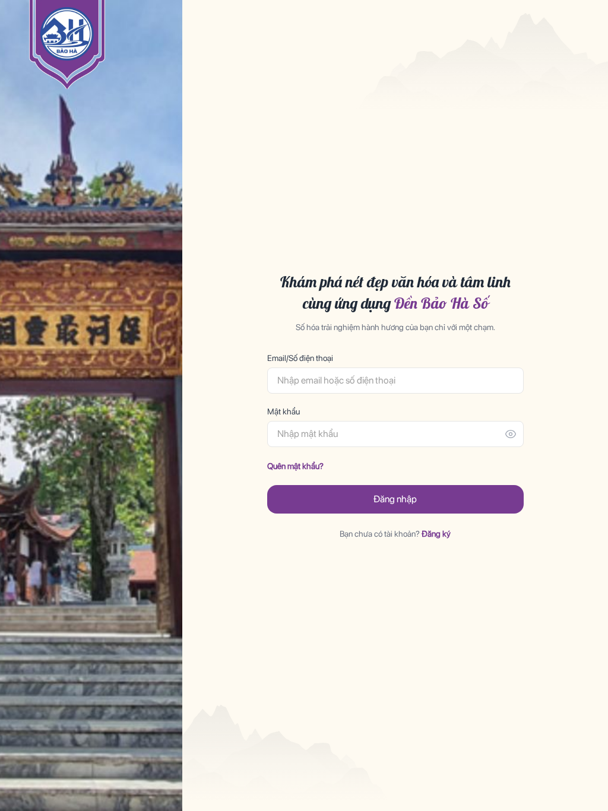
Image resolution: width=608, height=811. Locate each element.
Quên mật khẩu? (295, 466)
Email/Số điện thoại (300, 358)
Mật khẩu (283, 411)
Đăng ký (436, 533)
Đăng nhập (395, 499)
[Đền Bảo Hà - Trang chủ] (66, 44)
